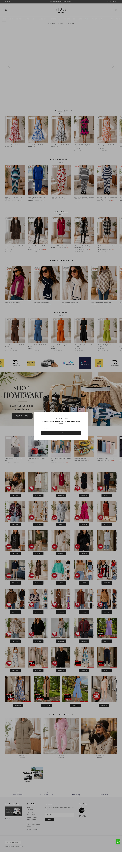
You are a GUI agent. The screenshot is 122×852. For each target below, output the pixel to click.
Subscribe (61, 433)
